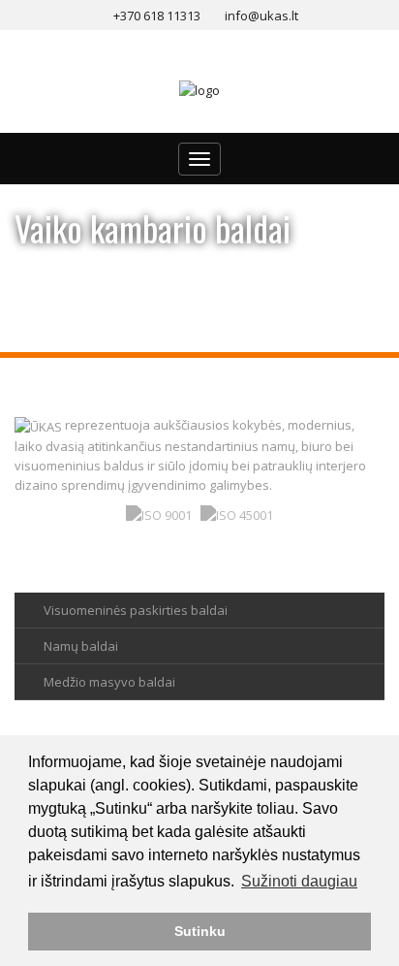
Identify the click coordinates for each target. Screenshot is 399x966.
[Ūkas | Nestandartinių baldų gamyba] (199, 89)
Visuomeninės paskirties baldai (136, 610)
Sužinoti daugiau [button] (299, 881)
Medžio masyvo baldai (109, 682)
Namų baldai (81, 646)
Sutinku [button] (200, 931)
